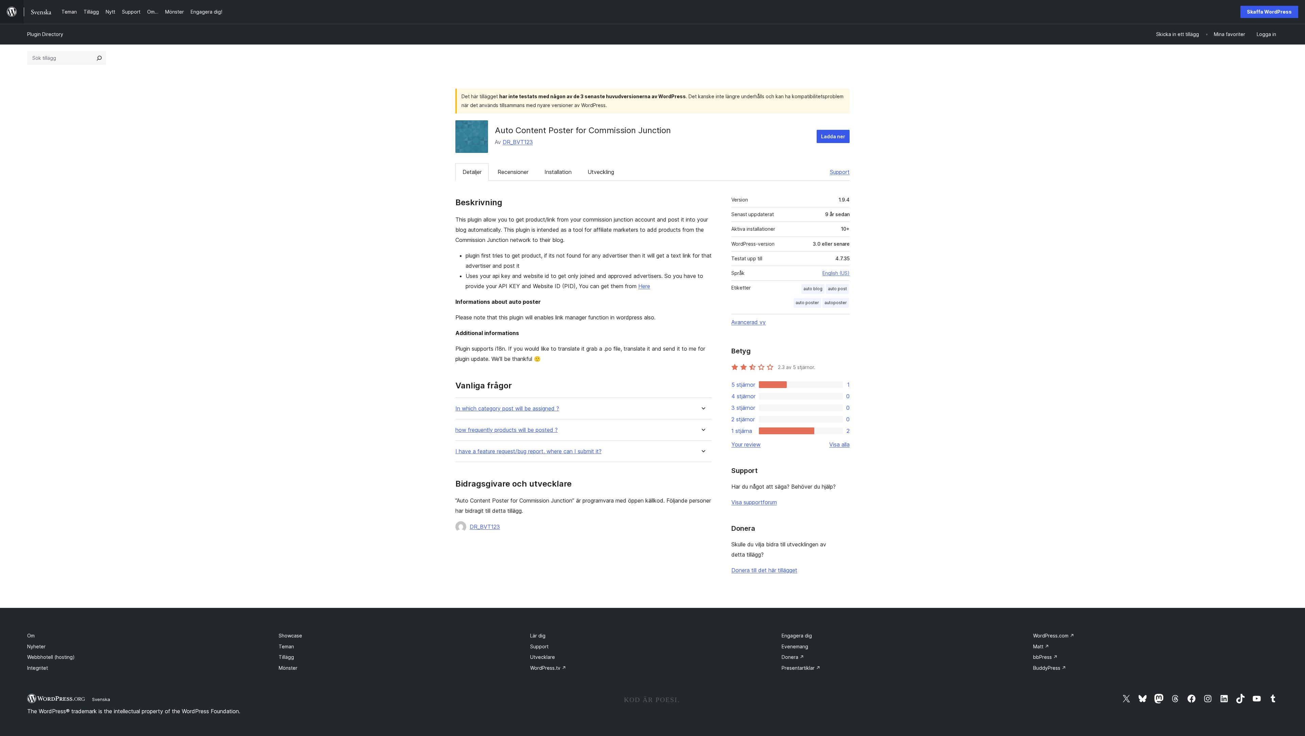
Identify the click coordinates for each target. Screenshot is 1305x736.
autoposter (835, 302)
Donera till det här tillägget (764, 570)
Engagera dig (797, 635)
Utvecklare (542, 657)
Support (840, 172)
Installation (558, 172)
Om (31, 635)
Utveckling (601, 172)
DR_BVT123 (518, 142)
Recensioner (513, 172)
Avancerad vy (748, 322)
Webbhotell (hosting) (51, 657)
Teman (286, 646)
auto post (837, 288)
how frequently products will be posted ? (506, 430)
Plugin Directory (45, 34)
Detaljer (472, 172)
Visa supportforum (754, 502)
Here (644, 286)
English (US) (836, 273)
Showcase (290, 635)
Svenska (101, 699)
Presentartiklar (801, 668)
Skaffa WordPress (1269, 12)
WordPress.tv (548, 668)
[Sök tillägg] (99, 58)
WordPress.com (1053, 635)
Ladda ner (833, 136)
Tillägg (286, 657)
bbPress (1045, 657)
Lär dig (537, 635)
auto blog (812, 288)
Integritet (37, 668)
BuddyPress (1049, 668)
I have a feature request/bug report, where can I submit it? (528, 451)
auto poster (807, 302)
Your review (746, 444)
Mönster (288, 668)
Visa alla (839, 444)
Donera (793, 657)
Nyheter (36, 646)
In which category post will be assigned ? (507, 408)
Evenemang (795, 646)
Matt (1041, 646)
